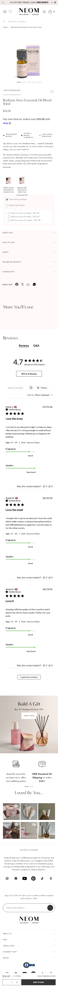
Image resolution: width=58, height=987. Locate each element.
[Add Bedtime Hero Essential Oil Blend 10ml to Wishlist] (52, 92)
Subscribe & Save (17, 205)
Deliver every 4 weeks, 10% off (25, 213)
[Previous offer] (3, 2)
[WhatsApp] (34, 285)
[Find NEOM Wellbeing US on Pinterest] (33, 878)
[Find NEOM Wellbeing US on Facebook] (15, 878)
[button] (11, 811)
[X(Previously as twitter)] (22, 285)
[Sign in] (44, 11)
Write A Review (29, 374)
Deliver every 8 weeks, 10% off (25, 216)
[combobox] (39, 395)
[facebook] (16, 285)
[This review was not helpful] (49, 486)
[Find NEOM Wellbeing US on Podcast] (51, 878)
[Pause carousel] (55, 2)
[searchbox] (17, 387)
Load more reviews (29, 677)
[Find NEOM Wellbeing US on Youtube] (24, 878)
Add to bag (38, 982)
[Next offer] (52, 2)
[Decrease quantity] (5, 982)
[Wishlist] (10, 11)
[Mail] (28, 285)
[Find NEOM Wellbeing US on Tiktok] (42, 878)
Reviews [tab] (24, 345)
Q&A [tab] (36, 345)
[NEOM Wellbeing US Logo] (29, 11)
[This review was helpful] (44, 486)
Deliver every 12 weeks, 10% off (25, 220)
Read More (7, 167)
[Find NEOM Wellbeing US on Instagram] (7, 878)
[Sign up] (50, 908)
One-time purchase (18, 199)
